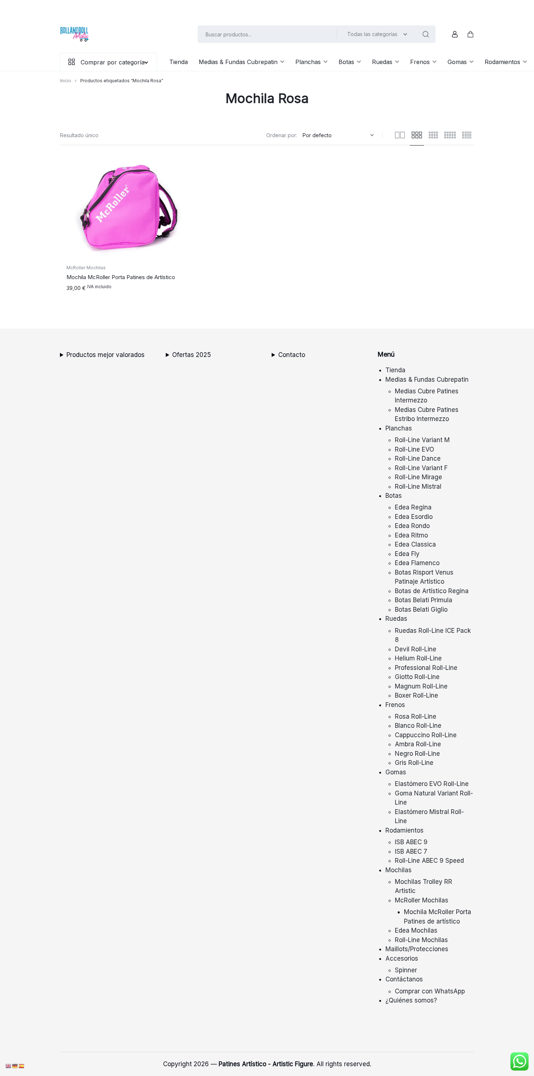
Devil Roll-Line (415, 649)
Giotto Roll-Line (417, 676)
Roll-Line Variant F (421, 468)
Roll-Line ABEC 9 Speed (429, 860)
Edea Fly (407, 553)
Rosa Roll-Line (415, 716)
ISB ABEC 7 (411, 851)
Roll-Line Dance (418, 458)
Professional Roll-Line (426, 667)
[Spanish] (22, 1065)
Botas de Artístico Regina (432, 591)
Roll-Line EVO (414, 449)
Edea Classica (415, 544)
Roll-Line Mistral (418, 486)
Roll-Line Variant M (422, 440)
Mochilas (398, 870)
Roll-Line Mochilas (421, 940)
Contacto (291, 354)
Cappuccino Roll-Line (426, 735)
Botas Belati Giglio (421, 609)
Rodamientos (502, 61)
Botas (346, 61)
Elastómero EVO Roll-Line (432, 783)
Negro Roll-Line (417, 753)
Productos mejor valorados (105, 354)
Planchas (308, 61)
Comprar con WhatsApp (430, 991)
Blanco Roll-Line (418, 725)
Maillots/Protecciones (416, 949)
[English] (8, 1065)
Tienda (178, 61)
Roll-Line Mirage (418, 477)
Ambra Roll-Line (418, 744)
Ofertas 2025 (191, 354)
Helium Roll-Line (418, 658)
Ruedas (382, 61)
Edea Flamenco (417, 563)
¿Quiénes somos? (411, 1000)
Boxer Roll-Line (416, 695)
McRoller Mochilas (86, 267)
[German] (15, 1065)
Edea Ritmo (411, 535)
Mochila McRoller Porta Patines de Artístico (120, 277)
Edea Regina (413, 507)
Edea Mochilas (416, 930)
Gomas (457, 61)
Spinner (406, 970)
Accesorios (401, 958)
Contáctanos (404, 979)
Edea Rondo (412, 525)
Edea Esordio (414, 516)
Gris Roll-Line (414, 762)
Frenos (420, 61)
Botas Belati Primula (423, 600)
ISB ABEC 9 (411, 842)
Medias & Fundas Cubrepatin (238, 61)
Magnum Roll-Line (421, 686)
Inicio (65, 80)
